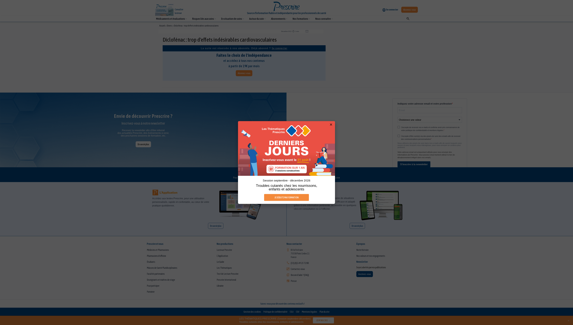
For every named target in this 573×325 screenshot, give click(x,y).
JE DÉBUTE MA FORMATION (287, 197)
